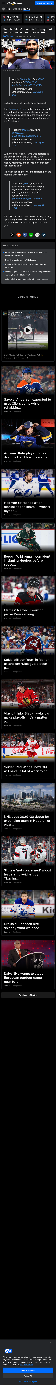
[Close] (50, 1342)
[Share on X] (12, 235)
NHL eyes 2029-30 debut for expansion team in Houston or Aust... (27, 821)
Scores (17, 9)
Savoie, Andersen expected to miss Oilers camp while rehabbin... (27, 403)
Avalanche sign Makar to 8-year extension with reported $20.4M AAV (26, 254)
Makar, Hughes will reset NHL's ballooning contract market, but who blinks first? (28, 273)
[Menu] (3, 3)
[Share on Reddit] (18, 235)
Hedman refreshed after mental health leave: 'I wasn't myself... (27, 507)
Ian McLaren (8, 36)
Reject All (28, 1376)
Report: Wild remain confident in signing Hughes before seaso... (27, 560)
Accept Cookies (28, 1370)
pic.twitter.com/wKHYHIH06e (27, 85)
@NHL (40, 79)
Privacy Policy (26, 1365)
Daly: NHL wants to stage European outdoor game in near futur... (24, 978)
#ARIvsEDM (30, 82)
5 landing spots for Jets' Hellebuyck (21, 260)
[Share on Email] (37, 235)
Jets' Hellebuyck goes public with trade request (26, 279)
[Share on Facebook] (25, 235)
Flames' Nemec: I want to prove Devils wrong (23, 612)
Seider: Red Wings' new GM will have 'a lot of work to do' (26, 769)
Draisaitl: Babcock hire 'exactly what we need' (22, 926)
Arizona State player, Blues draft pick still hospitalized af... (27, 455)
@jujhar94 (24, 79)
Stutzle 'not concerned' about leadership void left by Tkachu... (27, 874)
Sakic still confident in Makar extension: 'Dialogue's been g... (26, 664)
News (26, 9)
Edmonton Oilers (17, 109)
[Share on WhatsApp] (31, 235)
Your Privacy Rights (28, 1382)
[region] (28, 1362)
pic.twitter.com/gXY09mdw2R (27, 198)
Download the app (44, 3)
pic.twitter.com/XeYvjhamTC (26, 136)
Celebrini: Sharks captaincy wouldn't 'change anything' (25, 265)
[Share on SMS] (43, 235)
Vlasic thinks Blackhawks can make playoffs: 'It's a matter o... (27, 717)
